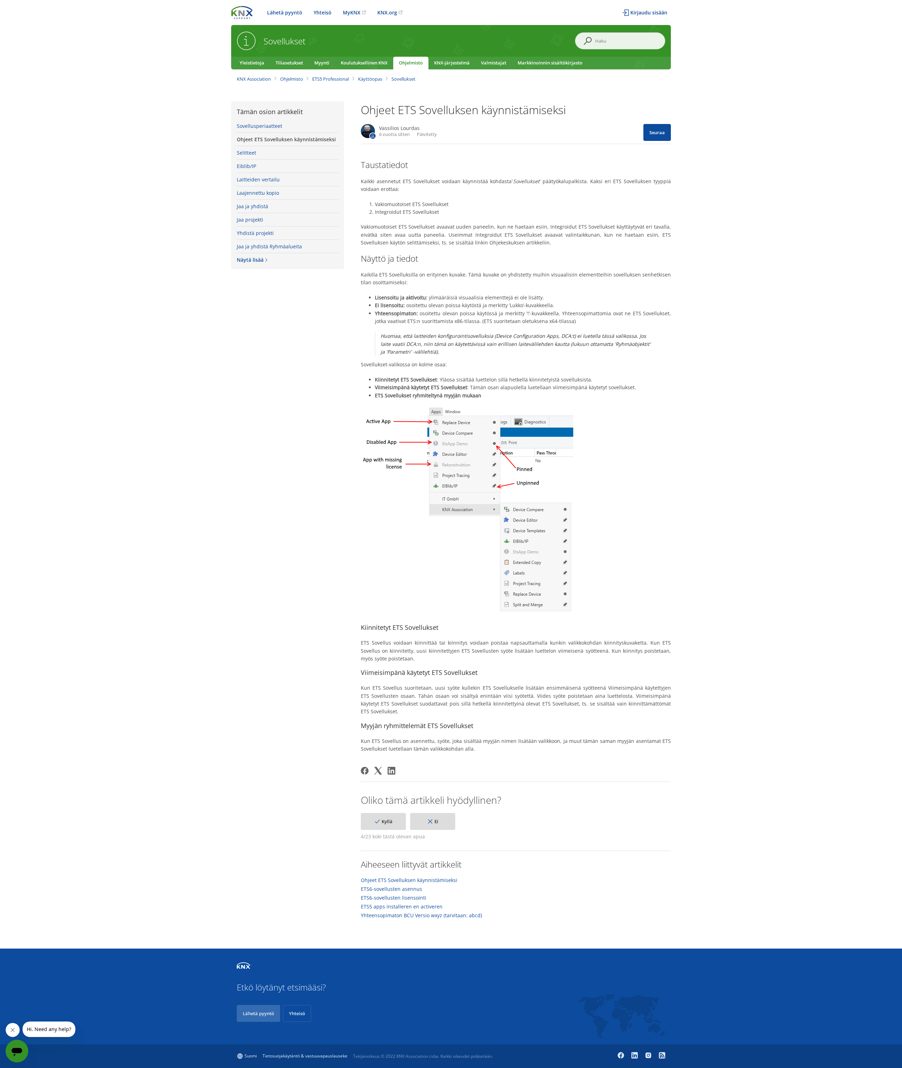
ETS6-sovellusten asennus (391, 889)
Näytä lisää (250, 259)
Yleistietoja (252, 63)
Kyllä (387, 821)
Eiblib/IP (246, 166)
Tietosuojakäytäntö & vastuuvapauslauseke (304, 1056)
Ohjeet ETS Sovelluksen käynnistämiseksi (286, 139)
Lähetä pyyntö (284, 12)
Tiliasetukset (289, 63)
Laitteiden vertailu (258, 179)
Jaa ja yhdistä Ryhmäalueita (269, 246)
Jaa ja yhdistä (252, 206)
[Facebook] (365, 771)
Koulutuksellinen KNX (364, 63)
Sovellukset (403, 79)
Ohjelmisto (411, 63)
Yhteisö (323, 12)
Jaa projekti (250, 219)
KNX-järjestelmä (452, 63)
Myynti (321, 63)
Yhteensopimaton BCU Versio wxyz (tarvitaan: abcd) (421, 915)
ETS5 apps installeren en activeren (402, 907)
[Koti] (242, 11)
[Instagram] (649, 1056)
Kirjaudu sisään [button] (648, 12)
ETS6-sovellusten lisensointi (393, 898)
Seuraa (657, 132)
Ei (436, 821)
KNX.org (387, 12)
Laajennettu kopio (258, 193)
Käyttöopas (370, 79)
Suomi (251, 1056)
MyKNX (351, 12)
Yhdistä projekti (255, 233)
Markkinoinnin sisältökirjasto (550, 63)
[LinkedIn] (391, 771)
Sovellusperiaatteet (259, 126)
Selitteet (246, 152)
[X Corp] (378, 771)
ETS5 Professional (330, 79)
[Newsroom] (662, 1056)
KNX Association (254, 79)
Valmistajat (493, 63)
